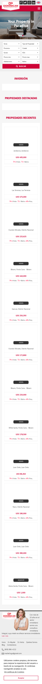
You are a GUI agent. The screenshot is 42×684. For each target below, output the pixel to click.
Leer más (5, 636)
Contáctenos (11, 645)
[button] (11, 44)
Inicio (4, 642)
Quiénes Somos (31, 642)
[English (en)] (38, 2)
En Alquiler (11, 642)
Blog (3, 645)
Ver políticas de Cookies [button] (14, 672)
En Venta (21, 642)
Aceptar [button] (21, 678)
